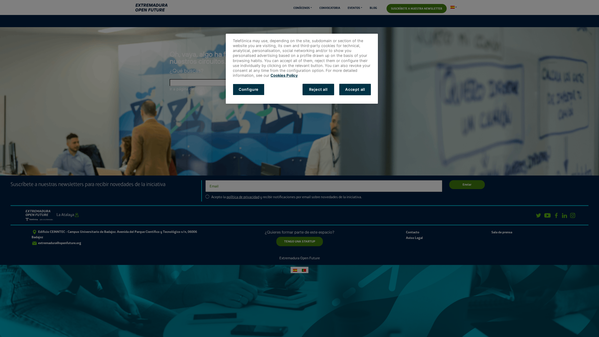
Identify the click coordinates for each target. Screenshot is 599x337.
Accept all (355, 89)
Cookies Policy (284, 75)
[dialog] (302, 69)
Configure (249, 89)
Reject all (318, 89)
